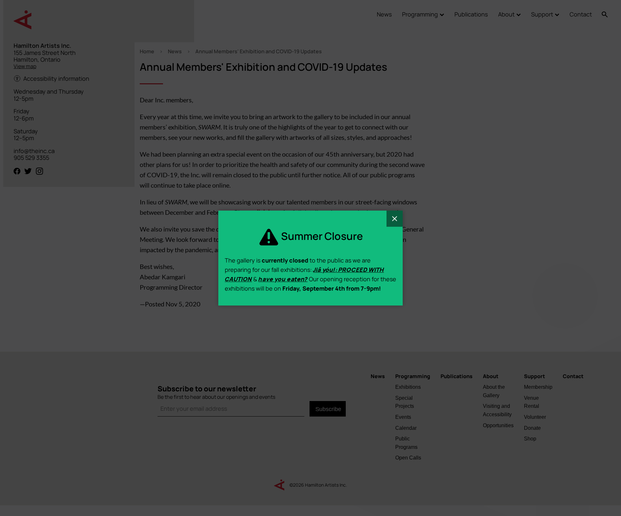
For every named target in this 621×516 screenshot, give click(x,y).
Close (395, 219)
